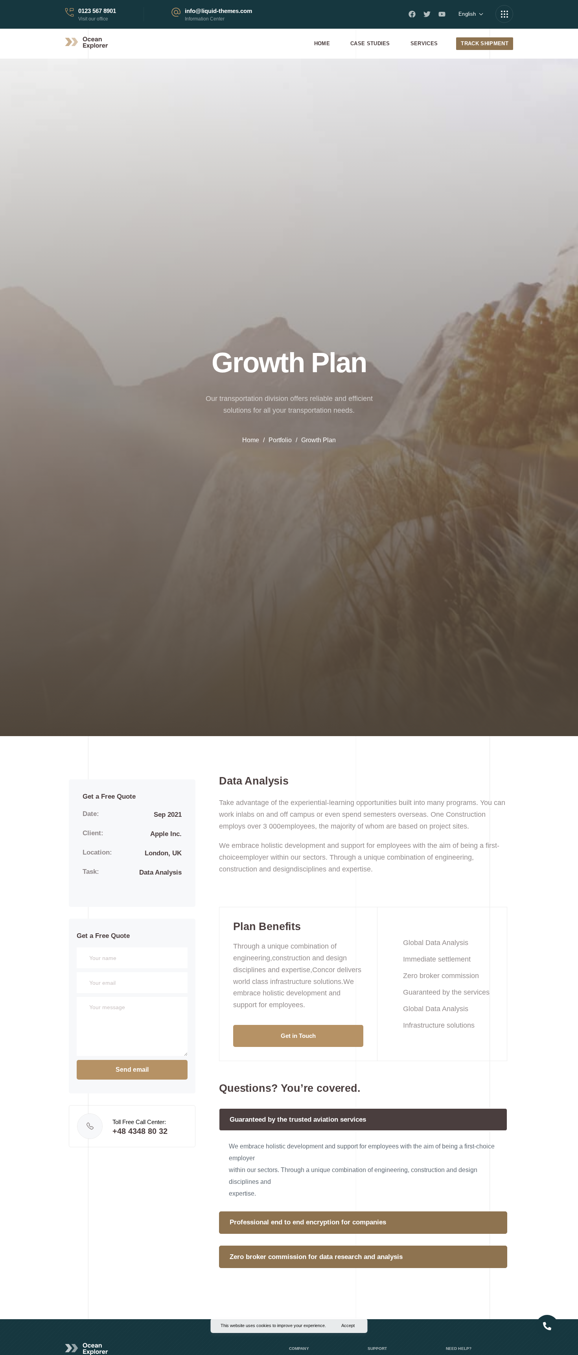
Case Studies (370, 43)
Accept (348, 1325)
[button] (298, 1036)
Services (424, 43)
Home (322, 43)
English (467, 14)
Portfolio (280, 440)
